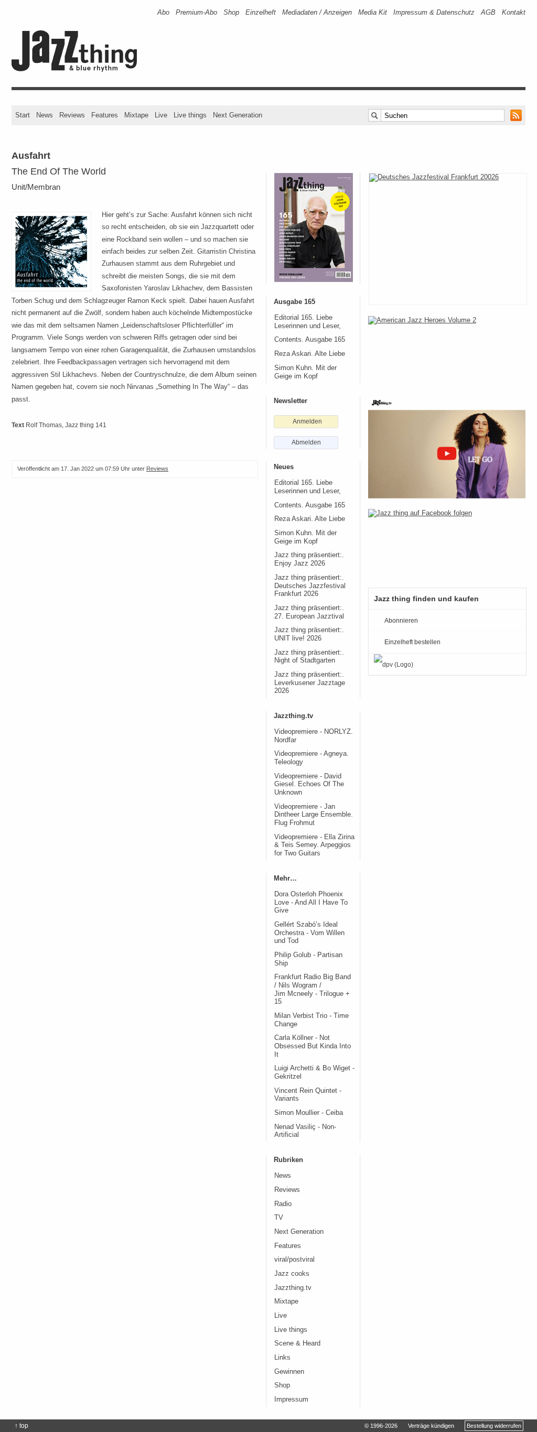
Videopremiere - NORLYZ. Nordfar (313, 736)
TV (278, 1217)
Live (161, 115)
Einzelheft (260, 12)
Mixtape (136, 115)
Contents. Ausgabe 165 (309, 339)
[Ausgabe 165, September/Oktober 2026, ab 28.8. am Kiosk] (313, 227)
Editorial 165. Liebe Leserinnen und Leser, (307, 322)
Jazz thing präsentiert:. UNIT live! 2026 (309, 634)
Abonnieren (401, 620)
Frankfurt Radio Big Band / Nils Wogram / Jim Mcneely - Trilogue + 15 (312, 989)
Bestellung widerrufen (494, 1426)
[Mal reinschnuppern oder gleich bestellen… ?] (446, 350)
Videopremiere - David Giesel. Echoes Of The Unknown (309, 784)
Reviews (72, 115)
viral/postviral (294, 1259)
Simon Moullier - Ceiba (308, 1112)
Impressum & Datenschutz (434, 12)
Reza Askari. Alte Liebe (309, 353)
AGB (488, 12)
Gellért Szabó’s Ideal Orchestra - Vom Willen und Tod (309, 933)
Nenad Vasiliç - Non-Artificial (305, 1131)
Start (22, 115)
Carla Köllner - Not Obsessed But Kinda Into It (312, 1046)
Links (282, 1357)
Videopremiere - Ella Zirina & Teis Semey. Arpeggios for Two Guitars (314, 845)
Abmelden (306, 442)
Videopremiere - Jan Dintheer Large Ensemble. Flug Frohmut (313, 815)
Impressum (291, 1399)
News (44, 115)
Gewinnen (289, 1371)
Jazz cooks (291, 1273)
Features (104, 115)
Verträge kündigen (431, 1426)
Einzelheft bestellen (412, 642)
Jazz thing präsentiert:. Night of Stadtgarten (309, 657)
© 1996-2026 (381, 1426)
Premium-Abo (196, 12)
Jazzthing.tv (293, 1288)
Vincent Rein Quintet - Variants (307, 1095)
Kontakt (513, 12)
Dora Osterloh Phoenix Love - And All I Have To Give (311, 902)
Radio (283, 1204)
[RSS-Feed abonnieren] (516, 115)
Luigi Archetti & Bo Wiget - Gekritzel (314, 1072)
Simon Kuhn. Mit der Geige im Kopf (305, 372)
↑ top (21, 1425)
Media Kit (372, 12)
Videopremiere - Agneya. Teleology (311, 758)
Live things (190, 115)
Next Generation (237, 115)
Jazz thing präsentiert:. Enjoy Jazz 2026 (309, 559)
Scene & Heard (297, 1343)
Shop (231, 12)
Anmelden (307, 421)
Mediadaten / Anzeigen (317, 12)
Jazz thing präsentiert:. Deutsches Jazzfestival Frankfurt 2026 (310, 586)
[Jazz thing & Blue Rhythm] (78, 69)
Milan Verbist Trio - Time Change (311, 1020)
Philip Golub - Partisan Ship (308, 959)
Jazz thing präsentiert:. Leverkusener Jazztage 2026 (309, 683)
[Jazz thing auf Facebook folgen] (446, 543)
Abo (163, 12)
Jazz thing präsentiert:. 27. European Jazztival (309, 612)
